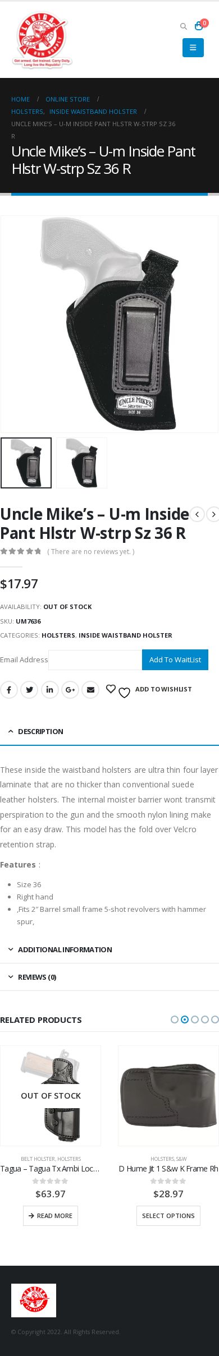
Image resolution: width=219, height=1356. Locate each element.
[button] (175, 1019)
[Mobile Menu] (192, 47)
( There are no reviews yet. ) (90, 551)
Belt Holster (38, 1159)
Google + (70, 690)
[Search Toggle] (183, 26)
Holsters (58, 635)
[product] (168, 1096)
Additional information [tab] (65, 949)
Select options (168, 1215)
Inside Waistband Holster (125, 635)
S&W (181, 1159)
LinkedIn (50, 690)
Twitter (29, 690)
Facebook (9, 690)
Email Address (24, 659)
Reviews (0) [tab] (37, 977)
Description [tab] (40, 731)
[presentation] (14, 324)
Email (90, 690)
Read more (54, 1215)
